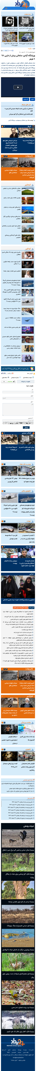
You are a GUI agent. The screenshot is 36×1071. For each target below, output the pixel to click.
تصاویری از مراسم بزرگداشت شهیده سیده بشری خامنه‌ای (18, 600)
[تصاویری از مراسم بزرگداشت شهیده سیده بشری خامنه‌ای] (18, 586)
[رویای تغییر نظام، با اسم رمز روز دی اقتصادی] (26, 21)
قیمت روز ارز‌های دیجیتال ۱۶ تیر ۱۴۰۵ (10, 765)
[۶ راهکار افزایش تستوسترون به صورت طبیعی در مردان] (9, 729)
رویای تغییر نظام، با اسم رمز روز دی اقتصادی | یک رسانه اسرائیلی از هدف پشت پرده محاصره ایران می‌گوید (18, 644)
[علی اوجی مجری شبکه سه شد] (27, 330)
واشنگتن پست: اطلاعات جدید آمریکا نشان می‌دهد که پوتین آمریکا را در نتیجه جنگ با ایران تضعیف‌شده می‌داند (18, 623)
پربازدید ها (25, 608)
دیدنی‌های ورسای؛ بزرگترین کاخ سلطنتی (12, 217)
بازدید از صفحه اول (27, 378)
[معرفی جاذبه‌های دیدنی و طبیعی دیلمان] (27, 191)
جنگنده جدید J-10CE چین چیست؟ (12, 319)
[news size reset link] (10, 50)
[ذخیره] (6, 50)
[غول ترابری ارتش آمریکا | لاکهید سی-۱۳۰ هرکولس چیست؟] (27, 302)
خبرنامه (19, 1052)
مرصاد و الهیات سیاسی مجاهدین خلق (11, 171)
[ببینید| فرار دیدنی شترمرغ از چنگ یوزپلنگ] (18, 914)
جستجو (14, 1050)
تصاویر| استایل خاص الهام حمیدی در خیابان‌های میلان (11, 338)
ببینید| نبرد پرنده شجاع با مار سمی (23, 1007)
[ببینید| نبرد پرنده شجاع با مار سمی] (18, 993)
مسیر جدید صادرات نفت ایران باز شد (23, 632)
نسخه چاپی (4, 378)
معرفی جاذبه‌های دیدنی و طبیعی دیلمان (11, 189)
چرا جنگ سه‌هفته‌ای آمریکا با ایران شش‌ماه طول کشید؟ (11, 29)
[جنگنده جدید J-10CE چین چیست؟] (27, 321)
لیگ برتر (28, 546)
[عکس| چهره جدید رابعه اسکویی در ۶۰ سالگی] (27, 264)
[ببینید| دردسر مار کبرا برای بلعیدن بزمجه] (18, 890)
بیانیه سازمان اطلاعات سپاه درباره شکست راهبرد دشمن (18, 651)
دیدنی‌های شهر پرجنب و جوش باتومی (12, 208)
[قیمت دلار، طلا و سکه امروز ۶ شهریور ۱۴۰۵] (10, 36)
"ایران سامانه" (14, 1060)
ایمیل (32, 396)
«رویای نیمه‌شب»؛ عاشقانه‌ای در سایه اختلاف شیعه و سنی (12, 347)
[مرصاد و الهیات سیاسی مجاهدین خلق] (9, 162)
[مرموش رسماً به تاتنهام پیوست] (9, 553)
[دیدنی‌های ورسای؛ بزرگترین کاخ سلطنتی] (27, 219)
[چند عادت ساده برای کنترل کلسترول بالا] (26, 729)
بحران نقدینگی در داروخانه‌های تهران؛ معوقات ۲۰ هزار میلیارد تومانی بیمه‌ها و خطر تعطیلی (18, 639)
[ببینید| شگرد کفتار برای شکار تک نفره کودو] (18, 1020)
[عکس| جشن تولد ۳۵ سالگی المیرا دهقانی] (27, 255)
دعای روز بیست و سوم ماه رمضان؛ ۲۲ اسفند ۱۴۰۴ (21, 818)
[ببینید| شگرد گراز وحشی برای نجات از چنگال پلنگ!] (18, 862)
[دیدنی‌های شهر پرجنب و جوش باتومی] (27, 210)
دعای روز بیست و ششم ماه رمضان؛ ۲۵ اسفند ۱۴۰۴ (20, 813)
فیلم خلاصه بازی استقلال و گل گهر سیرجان (21, 114)
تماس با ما (31, 1050)
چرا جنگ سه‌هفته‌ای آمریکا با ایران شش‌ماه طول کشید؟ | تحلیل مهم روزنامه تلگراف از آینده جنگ (18, 662)
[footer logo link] (16, 1043)
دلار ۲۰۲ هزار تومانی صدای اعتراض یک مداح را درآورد (20, 791)
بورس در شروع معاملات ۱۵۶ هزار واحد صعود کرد (26, 480)
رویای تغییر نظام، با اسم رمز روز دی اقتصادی (26, 29)
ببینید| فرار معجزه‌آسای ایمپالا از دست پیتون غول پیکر (18, 976)
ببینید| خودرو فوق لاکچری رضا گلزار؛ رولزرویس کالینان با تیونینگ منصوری (11, 292)
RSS (8, 1052)
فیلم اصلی (28, 105)
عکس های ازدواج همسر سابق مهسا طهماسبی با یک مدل (12, 356)
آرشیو (9, 1050)
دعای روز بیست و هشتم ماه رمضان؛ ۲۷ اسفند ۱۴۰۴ (20, 807)
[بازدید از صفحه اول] (33, 377)
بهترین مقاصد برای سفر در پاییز (12, 198)
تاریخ (29, 126)
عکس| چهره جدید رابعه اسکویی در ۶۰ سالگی (11, 263)
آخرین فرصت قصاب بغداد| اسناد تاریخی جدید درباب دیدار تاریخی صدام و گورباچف (27, 174)
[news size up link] (12, 50)
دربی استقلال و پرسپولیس (22, 120)
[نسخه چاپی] (2, 50)
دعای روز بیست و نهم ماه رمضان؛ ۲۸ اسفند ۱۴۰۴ (21, 805)
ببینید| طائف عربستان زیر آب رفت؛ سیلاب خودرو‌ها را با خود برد (9, 712)
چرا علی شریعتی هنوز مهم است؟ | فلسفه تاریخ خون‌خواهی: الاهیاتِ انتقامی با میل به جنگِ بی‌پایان (10, 145)
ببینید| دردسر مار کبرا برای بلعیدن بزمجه (21, 901)
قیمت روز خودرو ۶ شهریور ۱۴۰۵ (26, 43)
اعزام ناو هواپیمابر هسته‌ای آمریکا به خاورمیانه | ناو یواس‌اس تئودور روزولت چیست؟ (11, 282)
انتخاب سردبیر (26, 433)
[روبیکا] (18, 368)
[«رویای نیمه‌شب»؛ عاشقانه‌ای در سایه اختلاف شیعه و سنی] (27, 349)
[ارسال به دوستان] (4, 50)
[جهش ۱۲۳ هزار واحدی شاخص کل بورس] (9, 471)
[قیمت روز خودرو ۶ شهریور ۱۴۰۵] (26, 36)
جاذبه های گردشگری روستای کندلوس (12, 236)
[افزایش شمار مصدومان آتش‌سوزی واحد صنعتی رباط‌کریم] (26, 756)
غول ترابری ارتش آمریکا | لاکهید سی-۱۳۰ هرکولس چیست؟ (12, 300)
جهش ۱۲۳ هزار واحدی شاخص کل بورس (11, 480)
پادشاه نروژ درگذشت (27, 630)
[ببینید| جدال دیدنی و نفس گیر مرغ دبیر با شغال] (18, 838)
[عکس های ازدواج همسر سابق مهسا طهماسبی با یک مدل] (27, 358)
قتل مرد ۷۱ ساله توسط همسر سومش (11, 537)
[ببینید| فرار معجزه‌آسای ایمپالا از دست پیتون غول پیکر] (18, 962)
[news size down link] (8, 50)
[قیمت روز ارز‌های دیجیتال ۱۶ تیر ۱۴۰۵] (9, 756)
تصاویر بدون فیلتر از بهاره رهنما (12, 271)
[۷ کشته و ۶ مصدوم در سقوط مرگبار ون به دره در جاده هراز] (26, 528)
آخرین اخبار (31, 608)
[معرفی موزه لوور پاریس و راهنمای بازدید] (27, 229)
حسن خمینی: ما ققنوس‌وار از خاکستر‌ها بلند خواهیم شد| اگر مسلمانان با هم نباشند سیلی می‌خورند (18, 654)
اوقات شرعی (25, 1052)
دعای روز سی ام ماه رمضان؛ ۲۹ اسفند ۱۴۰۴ (22, 802)
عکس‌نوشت (29, 156)
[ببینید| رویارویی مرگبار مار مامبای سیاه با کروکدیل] (18, 938)
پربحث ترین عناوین (17, 608)
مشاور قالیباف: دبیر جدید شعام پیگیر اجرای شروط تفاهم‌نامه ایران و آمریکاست (17, 785)
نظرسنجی (14, 1052)
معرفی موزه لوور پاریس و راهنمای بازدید (11, 227)
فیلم (34, 49)
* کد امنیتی (30, 418)
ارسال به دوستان (15, 378)
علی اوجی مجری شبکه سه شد (12, 327)
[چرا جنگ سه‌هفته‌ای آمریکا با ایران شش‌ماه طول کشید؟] (10, 21)
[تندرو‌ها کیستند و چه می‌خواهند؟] (26, 133)
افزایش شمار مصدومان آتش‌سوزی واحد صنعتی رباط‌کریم (27, 766)
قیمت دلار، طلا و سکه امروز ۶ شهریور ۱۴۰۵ (11, 44)
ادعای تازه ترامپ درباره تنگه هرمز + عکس (22, 627)
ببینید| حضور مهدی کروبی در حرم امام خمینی (21, 619)
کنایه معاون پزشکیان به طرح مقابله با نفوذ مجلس (21, 789)
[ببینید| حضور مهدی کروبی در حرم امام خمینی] (26, 703)
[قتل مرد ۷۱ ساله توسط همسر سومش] (9, 528)
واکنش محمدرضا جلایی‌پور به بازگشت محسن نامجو (19, 648)
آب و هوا (4, 1050)
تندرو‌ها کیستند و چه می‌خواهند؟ (28, 141)
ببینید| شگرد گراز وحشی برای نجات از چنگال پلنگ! (20, 876)
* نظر (32, 402)
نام (32, 389)
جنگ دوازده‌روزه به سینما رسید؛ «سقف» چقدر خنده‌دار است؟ (11, 309)
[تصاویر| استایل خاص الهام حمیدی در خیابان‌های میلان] (27, 339)
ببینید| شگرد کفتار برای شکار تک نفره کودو (20, 1031)
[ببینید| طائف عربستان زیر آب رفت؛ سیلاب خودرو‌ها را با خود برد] (9, 703)
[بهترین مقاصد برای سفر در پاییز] (27, 201)
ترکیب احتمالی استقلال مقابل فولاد (23, 658)
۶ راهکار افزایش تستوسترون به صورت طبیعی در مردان (9, 740)
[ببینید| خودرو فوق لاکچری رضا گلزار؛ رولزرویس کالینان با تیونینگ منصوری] (27, 293)
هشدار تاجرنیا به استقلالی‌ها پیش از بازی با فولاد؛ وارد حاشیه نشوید (27, 563)
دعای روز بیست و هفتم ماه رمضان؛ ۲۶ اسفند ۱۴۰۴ (20, 810)
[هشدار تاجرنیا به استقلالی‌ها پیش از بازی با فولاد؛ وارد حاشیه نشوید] (26, 553)
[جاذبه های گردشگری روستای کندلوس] (27, 238)
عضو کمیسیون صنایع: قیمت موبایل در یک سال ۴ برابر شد (18, 617)
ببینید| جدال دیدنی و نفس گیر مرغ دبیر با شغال (18, 850)
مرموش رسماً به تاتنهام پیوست (10, 562)
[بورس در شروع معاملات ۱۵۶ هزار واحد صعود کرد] (26, 471)
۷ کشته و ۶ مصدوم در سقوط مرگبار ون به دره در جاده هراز (27, 538)
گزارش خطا (29, 373)
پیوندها (19, 1050)
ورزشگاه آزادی (11, 120)
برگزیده (30, 49)
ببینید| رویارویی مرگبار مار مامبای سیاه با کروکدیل (18, 949)
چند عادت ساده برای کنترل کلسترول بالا (27, 738)
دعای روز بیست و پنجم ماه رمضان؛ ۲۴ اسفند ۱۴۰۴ (20, 816)
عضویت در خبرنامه (25, 382)
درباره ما (25, 1050)
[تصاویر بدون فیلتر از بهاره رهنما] (27, 274)
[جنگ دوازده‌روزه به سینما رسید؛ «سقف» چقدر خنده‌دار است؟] (27, 311)
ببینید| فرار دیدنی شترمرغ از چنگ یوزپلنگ (20, 925)
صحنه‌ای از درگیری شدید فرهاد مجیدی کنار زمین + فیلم (19, 110)
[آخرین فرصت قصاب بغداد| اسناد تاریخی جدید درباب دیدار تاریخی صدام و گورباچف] (26, 162)
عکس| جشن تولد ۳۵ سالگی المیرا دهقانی (11, 253)
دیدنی (32, 574)
